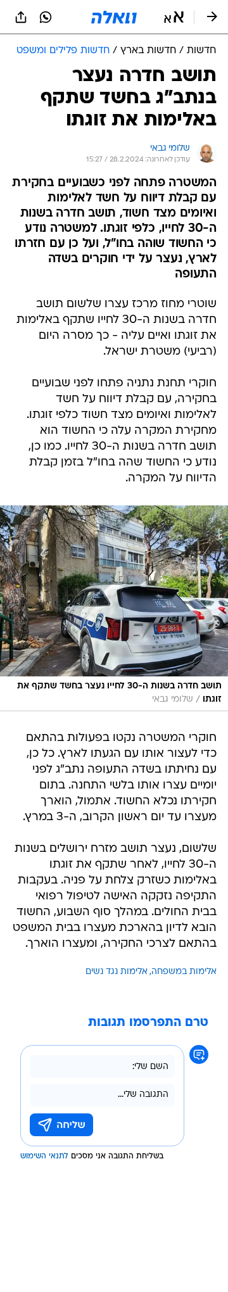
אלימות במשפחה (184, 972)
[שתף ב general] (21, 17)
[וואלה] (114, 17)
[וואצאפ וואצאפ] (45, 17)
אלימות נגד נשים (117, 972)
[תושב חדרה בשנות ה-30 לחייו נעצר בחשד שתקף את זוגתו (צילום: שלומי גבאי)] (114, 608)
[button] (174, 17)
